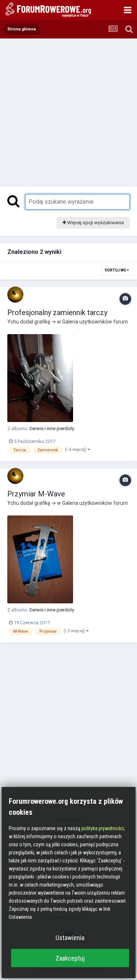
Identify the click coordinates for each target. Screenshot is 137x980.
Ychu (13, 322)
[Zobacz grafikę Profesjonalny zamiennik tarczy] (40, 378)
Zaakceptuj (70, 958)
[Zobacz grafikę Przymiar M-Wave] (40, 559)
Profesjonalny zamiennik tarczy (57, 312)
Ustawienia (70, 938)
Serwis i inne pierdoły (51, 428)
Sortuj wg (115, 270)
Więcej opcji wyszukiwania (95, 222)
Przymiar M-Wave (36, 493)
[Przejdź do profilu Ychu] (15, 294)
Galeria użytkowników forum (95, 322)
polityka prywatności (102, 828)
